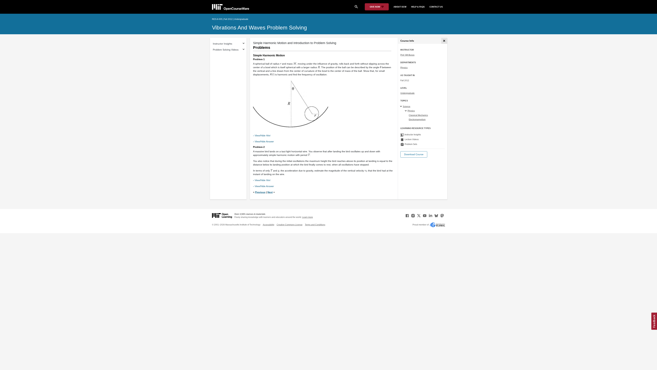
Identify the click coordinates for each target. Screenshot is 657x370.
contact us (436, 7)
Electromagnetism (417, 119)
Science (406, 106)
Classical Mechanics (418, 115)
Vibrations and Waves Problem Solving (259, 27)
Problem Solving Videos (226, 49)
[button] (413, 154)
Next (270, 192)
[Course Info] (444, 41)
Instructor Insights (222, 43)
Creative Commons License (289, 225)
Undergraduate (407, 93)
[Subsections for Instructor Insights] (243, 43)
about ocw (400, 7)
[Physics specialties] (406, 111)
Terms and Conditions (315, 225)
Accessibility (268, 225)
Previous (260, 192)
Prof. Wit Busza (407, 55)
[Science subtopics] (401, 106)
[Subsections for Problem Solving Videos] (243, 49)
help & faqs (418, 7)
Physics (404, 67)
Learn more (307, 217)
